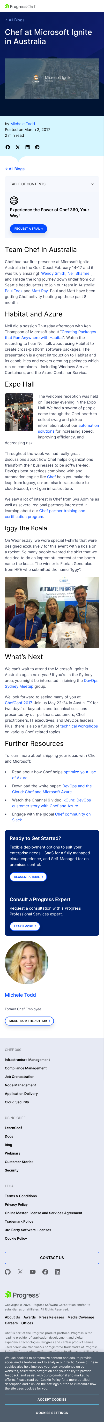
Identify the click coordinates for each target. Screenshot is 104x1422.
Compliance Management (26, 1068)
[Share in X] (18, 147)
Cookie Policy (16, 1239)
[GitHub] (8, 1272)
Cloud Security (17, 1102)
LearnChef (13, 1128)
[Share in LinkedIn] (28, 147)
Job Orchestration (19, 1077)
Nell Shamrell (79, 273)
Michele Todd (20, 995)
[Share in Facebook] (8, 147)
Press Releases (51, 1317)
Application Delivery (21, 1094)
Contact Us (52, 1257)
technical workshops (79, 726)
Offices (27, 1323)
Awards (29, 1317)
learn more (23, 926)
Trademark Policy (19, 1222)
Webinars (12, 1153)
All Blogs (16, 19)
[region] (52, 1387)
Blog (8, 1145)
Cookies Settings (52, 1413)
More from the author (28, 1021)
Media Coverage (80, 1317)
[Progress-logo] (22, 1295)
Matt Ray (40, 290)
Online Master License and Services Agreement (43, 1213)
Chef (51, 476)
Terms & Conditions (21, 1196)
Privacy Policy (16, 1205)
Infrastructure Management (27, 1060)
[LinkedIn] (57, 1272)
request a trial (27, 877)
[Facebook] (45, 1272)
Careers (11, 1323)
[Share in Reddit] (37, 147)
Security (12, 1170)
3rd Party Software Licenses (28, 1230)
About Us (12, 1317)
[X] (20, 1272)
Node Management (20, 1085)
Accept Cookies (52, 1399)
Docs (9, 1137)
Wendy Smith (53, 273)
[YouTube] (33, 1272)
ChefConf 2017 (18, 702)
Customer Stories (19, 1162)
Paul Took (14, 290)
